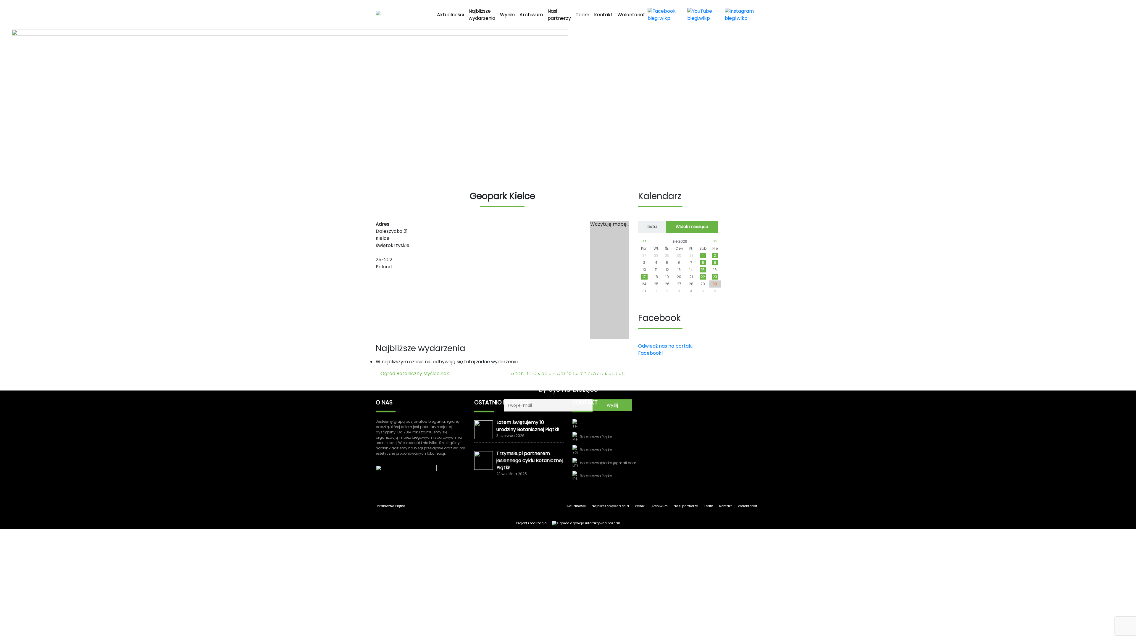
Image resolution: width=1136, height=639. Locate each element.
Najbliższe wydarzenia (482, 15)
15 (703, 269)
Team (582, 14)
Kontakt (603, 14)
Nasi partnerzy (559, 15)
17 (644, 276)
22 (703, 276)
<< (644, 241)
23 (715, 276)
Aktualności (450, 14)
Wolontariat (631, 14)
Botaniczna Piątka (596, 436)
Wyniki (507, 14)
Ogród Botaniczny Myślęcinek (414, 373)
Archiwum (531, 14)
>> (715, 241)
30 (715, 283)
